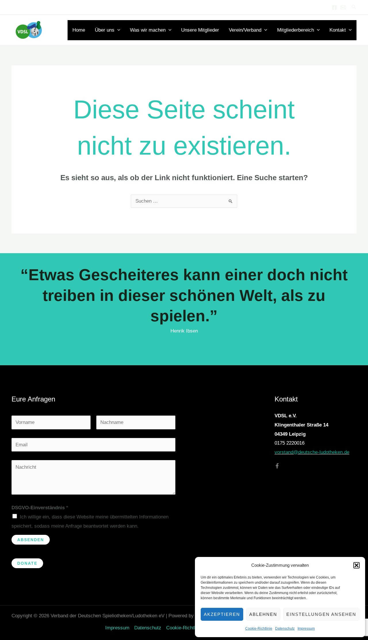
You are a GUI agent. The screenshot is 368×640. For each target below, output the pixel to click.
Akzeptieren (222, 614)
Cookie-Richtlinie (258, 628)
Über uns (104, 30)
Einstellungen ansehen (321, 614)
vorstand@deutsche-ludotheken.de (312, 452)
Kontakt (337, 30)
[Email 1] (343, 7)
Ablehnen (263, 614)
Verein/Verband (245, 30)
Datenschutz (285, 628)
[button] (356, 565)
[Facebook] (334, 7)
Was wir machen (148, 30)
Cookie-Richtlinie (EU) (190, 628)
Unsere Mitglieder (200, 30)
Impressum (306, 628)
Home (78, 30)
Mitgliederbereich (295, 30)
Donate (27, 563)
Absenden (30, 539)
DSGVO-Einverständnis (40, 507)
